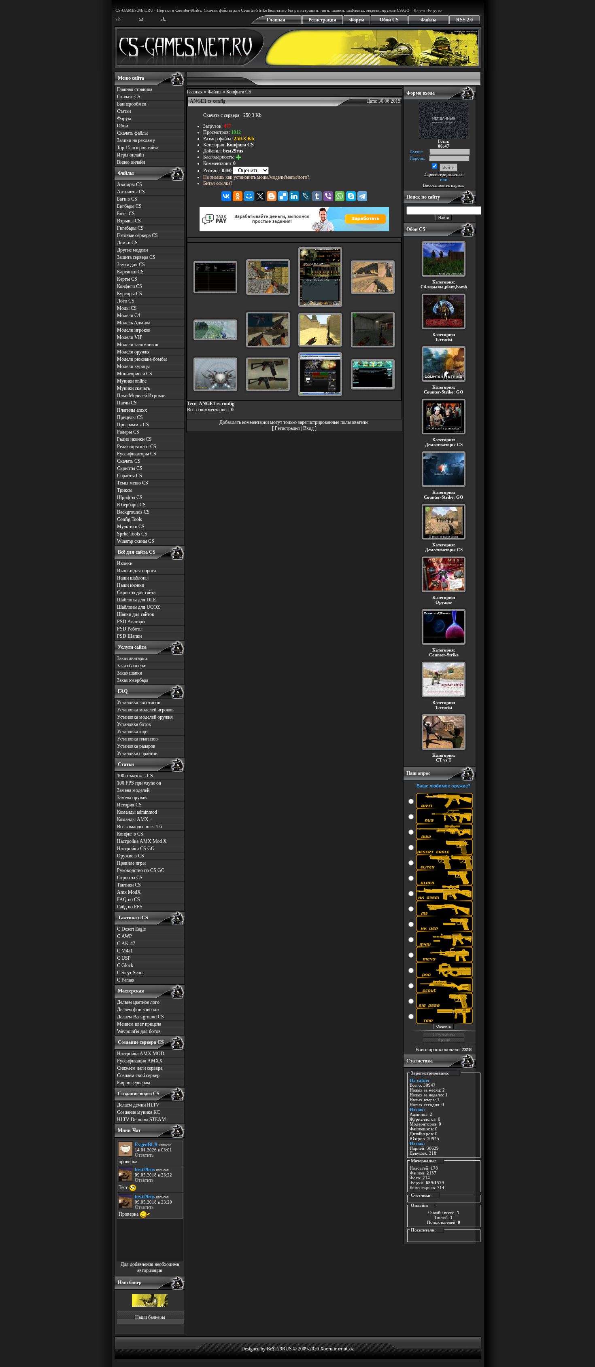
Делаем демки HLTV (138, 1105)
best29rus (233, 151)
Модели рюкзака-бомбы (142, 359)
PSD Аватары (131, 621)
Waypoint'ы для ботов (139, 1031)
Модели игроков (134, 330)
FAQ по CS (128, 899)
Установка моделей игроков (145, 710)
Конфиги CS (129, 286)
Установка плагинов (137, 739)
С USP (124, 958)
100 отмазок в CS (135, 776)
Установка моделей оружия (145, 717)
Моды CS (127, 308)
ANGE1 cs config (216, 403)
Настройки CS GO (136, 848)
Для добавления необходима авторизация (150, 1267)
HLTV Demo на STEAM (141, 1119)
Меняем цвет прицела (139, 1024)
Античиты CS (131, 192)
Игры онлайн (130, 155)
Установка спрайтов (137, 753)
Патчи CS (127, 403)
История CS (129, 805)
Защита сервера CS (136, 257)
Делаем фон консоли (138, 1009)
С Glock (125, 965)
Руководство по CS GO (141, 870)
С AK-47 (126, 943)
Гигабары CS (130, 228)
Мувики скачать (133, 388)
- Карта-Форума (426, 10)
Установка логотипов (138, 702)
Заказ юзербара (132, 680)
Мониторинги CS (134, 374)
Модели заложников (137, 344)
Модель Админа (133, 323)
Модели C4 (128, 315)
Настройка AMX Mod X (142, 841)
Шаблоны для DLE (136, 600)
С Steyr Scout (130, 973)
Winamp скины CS (135, 541)
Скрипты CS (129, 468)
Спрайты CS (129, 475)
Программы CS (133, 424)
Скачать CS (128, 96)
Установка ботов (134, 724)
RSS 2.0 (464, 20)
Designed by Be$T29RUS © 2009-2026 (280, 1349)
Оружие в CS (130, 856)
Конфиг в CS (130, 834)
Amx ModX (129, 892)
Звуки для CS (131, 264)
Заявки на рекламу (136, 140)
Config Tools (129, 519)
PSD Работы (129, 629)
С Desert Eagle (131, 929)
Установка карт (132, 731)
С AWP (124, 936)
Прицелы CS (130, 417)
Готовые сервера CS (137, 235)
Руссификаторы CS (136, 454)
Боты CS (126, 213)
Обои (122, 126)
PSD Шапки (129, 636)
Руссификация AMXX (140, 1061)
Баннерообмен (131, 104)
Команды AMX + (135, 819)
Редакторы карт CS (136, 446)
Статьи (124, 111)
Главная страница (134, 89)
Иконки (124, 563)
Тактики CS (129, 885)
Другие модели (132, 250)
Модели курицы (133, 366)
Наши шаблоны (133, 578)
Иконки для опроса (136, 570)
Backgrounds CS (133, 512)
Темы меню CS (132, 483)
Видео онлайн (131, 162)
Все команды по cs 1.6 (139, 827)
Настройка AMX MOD (140, 1053)
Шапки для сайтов (135, 614)
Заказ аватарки (132, 658)
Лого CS (125, 301)
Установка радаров (136, 746)
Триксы (124, 490)
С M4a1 (125, 951)
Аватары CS (129, 184)
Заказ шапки (129, 673)
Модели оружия (133, 352)
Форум (356, 20)
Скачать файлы (132, 133)
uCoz (349, 1349)
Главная (276, 20)
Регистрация (322, 20)
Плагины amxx (132, 410)
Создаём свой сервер (138, 1075)
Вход (308, 428)
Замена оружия (132, 797)
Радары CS (128, 432)
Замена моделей (133, 790)
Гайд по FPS (129, 907)
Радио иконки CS (134, 439)
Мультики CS (130, 526)
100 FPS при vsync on (139, 783)
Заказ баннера (131, 666)
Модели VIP (129, 337)
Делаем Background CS (140, 1017)
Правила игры (131, 863)
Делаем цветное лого (138, 1002)
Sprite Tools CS (132, 534)
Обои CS (389, 20)
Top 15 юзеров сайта (137, 147)
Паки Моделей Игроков (141, 395)
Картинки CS (130, 272)
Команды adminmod (137, 812)
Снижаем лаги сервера (139, 1068)
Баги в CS (127, 199)
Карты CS (127, 279)
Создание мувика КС (138, 1112)
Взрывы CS (129, 221)
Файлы (428, 20)
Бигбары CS (129, 206)
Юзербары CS (131, 505)
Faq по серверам (133, 1083)
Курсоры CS (129, 293)
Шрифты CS (129, 497)
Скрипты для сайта (136, 592)
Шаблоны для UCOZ (138, 607)
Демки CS (127, 242)
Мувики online (132, 381)
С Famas (125, 980)
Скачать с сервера (221, 115)
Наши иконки (130, 585)
